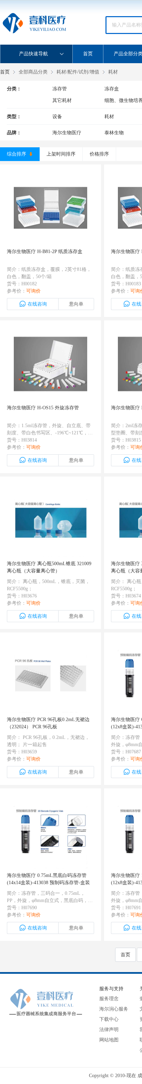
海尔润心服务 (113, 1009)
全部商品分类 (33, 72)
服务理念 (109, 998)
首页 (88, 53)
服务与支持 (111, 988)
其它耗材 (62, 100)
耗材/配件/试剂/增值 (78, 72)
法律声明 (109, 1029)
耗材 (113, 72)
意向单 (76, 304)
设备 (57, 116)
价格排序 (99, 154)
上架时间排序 (61, 154)
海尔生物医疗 (66, 132)
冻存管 (59, 88)
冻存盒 (111, 88)
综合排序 (17, 154)
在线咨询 (37, 304)
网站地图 (109, 1039)
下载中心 (109, 1019)
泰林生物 (114, 132)
